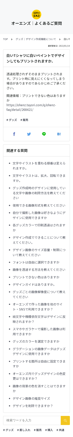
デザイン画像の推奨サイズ (31, 398)
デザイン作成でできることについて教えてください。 (39, 240)
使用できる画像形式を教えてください (39, 205)
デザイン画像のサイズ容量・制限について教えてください (39, 252)
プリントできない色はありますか (36, 277)
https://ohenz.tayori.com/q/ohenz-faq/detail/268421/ (31, 107)
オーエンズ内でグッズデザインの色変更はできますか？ (39, 376)
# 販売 (24, 120)
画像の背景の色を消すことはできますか (39, 388)
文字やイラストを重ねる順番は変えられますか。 (39, 165)
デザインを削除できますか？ (33, 405)
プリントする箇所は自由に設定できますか (39, 364)
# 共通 (60, 430)
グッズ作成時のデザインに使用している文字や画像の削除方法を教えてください (39, 193)
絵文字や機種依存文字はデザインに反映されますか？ (39, 319)
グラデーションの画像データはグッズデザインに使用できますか (39, 351)
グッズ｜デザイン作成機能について (36, 39)
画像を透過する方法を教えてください (39, 269)
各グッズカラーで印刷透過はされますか (39, 227)
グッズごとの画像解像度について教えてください (39, 294)
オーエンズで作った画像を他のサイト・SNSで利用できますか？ (37, 306)
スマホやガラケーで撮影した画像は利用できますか (39, 331)
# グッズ (11, 120)
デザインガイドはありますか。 (34, 284)
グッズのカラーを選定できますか (36, 341)
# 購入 (49, 430)
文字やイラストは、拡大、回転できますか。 (39, 178)
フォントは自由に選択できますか (36, 262)
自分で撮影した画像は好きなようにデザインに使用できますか (39, 215)
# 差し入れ (23, 430)
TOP (5, 39)
